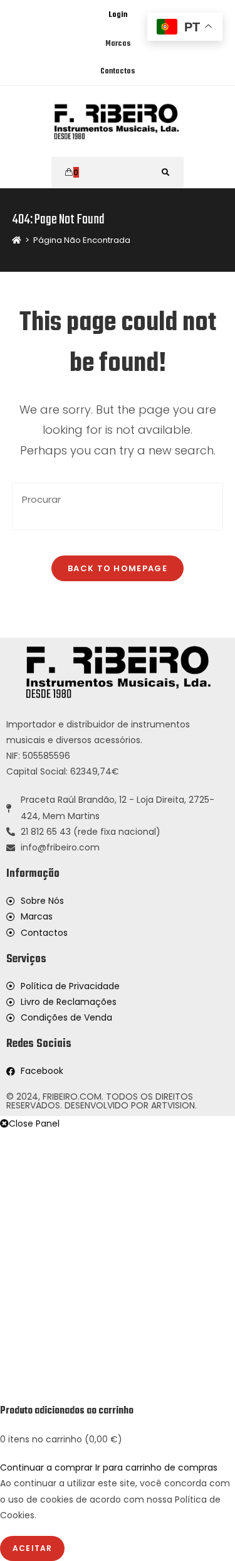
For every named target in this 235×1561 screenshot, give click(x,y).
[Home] (16, 240)
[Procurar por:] (166, 172)
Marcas (117, 44)
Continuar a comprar (46, 1467)
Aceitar (32, 1548)
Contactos (117, 71)
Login (117, 15)
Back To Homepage (117, 568)
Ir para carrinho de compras (156, 1467)
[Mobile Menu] (106, 172)
